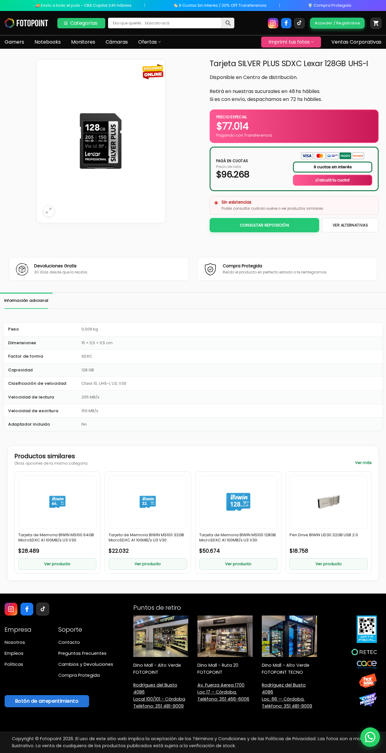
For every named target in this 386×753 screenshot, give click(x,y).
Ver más (363, 462)
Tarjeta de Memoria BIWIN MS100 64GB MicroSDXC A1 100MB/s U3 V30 (56, 537)
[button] (375, 23)
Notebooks (47, 41)
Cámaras (117, 41)
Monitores (83, 41)
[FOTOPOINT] (26, 23)
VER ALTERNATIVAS (350, 225)
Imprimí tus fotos (289, 41)
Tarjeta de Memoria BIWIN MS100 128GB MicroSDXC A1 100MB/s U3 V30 (237, 537)
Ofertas (147, 41)
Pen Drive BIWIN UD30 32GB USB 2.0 (324, 535)
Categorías (83, 23)
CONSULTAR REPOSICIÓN (264, 225)
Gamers (14, 41)
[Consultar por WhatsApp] (370, 737)
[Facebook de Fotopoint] (286, 23)
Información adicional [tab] (26, 300)
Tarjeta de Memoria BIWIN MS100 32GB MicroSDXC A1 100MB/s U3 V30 (146, 537)
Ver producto (57, 563)
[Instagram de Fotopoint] (273, 23)
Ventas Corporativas (356, 41)
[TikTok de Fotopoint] (299, 23)
